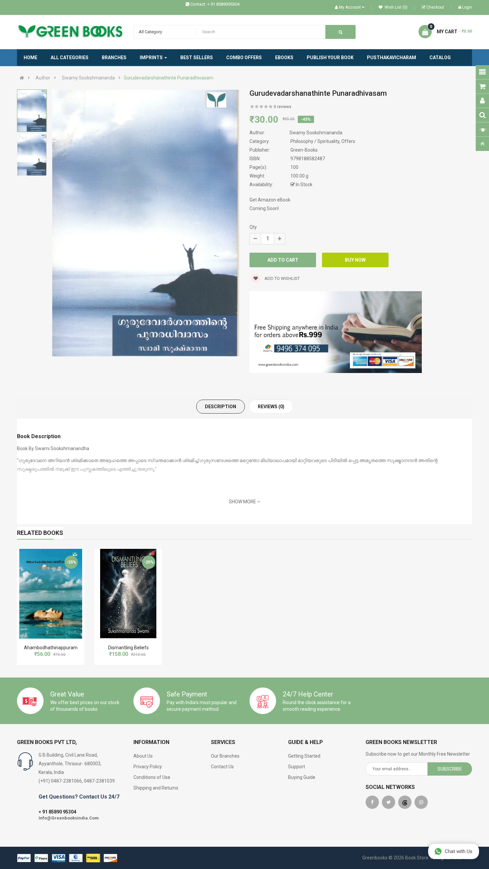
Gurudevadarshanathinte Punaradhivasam (168, 77)
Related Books (40, 532)
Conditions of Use (151, 777)
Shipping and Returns (155, 788)
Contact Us (222, 766)
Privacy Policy (147, 766)
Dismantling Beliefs (128, 647)
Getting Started (304, 756)
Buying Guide (301, 777)
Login (467, 7)
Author (43, 77)
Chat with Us (458, 851)
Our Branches (225, 756)
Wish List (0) (396, 7)
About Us (143, 756)
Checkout (435, 7)
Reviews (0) (271, 406)
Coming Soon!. (264, 208)
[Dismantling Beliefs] (128, 594)
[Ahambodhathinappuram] (50, 594)
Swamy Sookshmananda (88, 77)
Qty (253, 227)
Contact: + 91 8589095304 (215, 4)
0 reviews (282, 106)
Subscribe (449, 769)
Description (220, 406)
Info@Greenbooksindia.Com (69, 817)
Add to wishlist (281, 278)
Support (296, 766)
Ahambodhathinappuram (51, 647)
